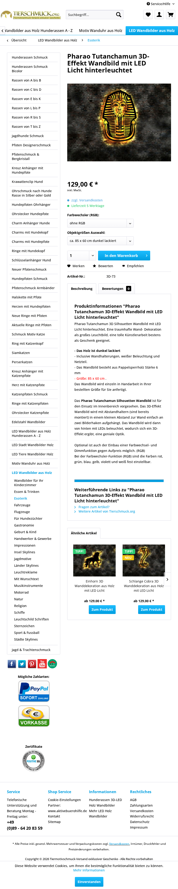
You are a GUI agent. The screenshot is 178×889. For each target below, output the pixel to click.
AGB (133, 800)
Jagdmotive (22, 559)
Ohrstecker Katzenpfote (30, 412)
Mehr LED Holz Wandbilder (100, 814)
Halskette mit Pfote (26, 297)
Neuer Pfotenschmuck (29, 269)
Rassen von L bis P (26, 108)
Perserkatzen (22, 362)
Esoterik (20, 498)
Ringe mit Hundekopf (28, 251)
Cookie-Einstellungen (64, 800)
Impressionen (24, 545)
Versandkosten (141, 811)
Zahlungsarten (141, 805)
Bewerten (105, 266)
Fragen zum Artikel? (93, 507)
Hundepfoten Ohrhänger (31, 204)
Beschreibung (81, 288)
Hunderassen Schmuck (30, 57)
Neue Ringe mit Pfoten (29, 315)
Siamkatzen (21, 353)
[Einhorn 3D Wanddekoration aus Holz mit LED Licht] (94, 560)
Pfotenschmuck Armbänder (33, 288)
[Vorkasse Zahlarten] (33, 726)
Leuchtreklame (25, 572)
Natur (18, 599)
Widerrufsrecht (142, 816)
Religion (20, 606)
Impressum (139, 827)
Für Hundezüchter (28, 518)
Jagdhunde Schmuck (28, 136)
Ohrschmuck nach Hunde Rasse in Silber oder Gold (32, 193)
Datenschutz (139, 822)
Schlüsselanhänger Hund (31, 260)
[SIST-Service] (52, 667)
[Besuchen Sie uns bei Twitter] (22, 667)
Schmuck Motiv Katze (28, 334)
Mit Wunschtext (26, 579)
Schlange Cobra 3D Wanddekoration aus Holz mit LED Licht (144, 586)
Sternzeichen (24, 626)
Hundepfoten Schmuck (30, 278)
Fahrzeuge (22, 505)
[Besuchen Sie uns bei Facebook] (12, 667)
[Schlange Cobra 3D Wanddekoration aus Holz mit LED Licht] (144, 560)
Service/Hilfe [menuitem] (160, 4)
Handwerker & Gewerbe (32, 538)
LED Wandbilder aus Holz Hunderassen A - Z (31, 433)
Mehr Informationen (89, 870)
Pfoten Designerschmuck (31, 145)
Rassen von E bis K (26, 99)
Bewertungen (116, 288)
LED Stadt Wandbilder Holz (33, 445)
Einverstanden (89, 882)
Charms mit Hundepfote (30, 241)
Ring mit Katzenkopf (27, 343)
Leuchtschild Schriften (31, 619)
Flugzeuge (22, 512)
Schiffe (19, 612)
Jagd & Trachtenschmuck (31, 650)
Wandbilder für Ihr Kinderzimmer (28, 482)
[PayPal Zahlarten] (33, 701)
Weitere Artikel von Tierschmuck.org (106, 511)
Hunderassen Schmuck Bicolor (30, 68)
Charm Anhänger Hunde (31, 223)
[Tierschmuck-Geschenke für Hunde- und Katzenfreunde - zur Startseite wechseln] (31, 17)
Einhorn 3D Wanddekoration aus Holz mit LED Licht (94, 586)
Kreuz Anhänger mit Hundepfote (27, 170)
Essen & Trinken (26, 491)
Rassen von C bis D (26, 89)
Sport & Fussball (26, 632)
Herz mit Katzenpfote (28, 385)
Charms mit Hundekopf (30, 232)
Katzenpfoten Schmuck (30, 394)
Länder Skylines (26, 565)
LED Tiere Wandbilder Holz (32, 454)
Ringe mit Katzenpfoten (30, 403)
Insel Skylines (24, 552)
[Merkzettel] (148, 14)
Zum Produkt (102, 609)
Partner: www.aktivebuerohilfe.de (67, 808)
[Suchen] (119, 14)
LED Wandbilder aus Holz (32, 472)
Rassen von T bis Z (26, 126)
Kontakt (54, 816)
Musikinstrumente (28, 585)
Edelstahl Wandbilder (28, 422)
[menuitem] (95, 14)
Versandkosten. (119, 844)
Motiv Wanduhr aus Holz (31, 463)
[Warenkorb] (170, 14)
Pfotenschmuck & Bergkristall (25, 156)
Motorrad (21, 592)
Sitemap (54, 822)
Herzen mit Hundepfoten (31, 306)
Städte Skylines (26, 639)
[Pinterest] (32, 667)
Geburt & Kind (25, 532)
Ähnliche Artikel (84, 533)
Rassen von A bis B (26, 80)
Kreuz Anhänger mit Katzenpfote (27, 373)
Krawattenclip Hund (27, 181)
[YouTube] (43, 667)
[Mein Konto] (159, 14)
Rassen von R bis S (26, 117)
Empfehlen (135, 266)
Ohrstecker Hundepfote (30, 214)
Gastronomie (24, 525)
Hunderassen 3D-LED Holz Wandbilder (105, 803)
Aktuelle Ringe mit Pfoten (31, 325)
